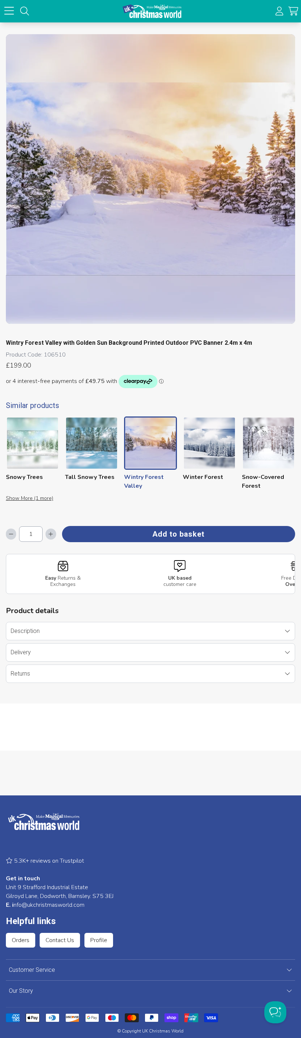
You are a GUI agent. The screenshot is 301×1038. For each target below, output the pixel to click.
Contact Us (60, 940)
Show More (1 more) (29, 498)
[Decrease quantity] (11, 534)
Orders (20, 940)
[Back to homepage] (152, 11)
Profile (98, 940)
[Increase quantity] (51, 534)
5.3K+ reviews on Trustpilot (48, 861)
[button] (293, 11)
